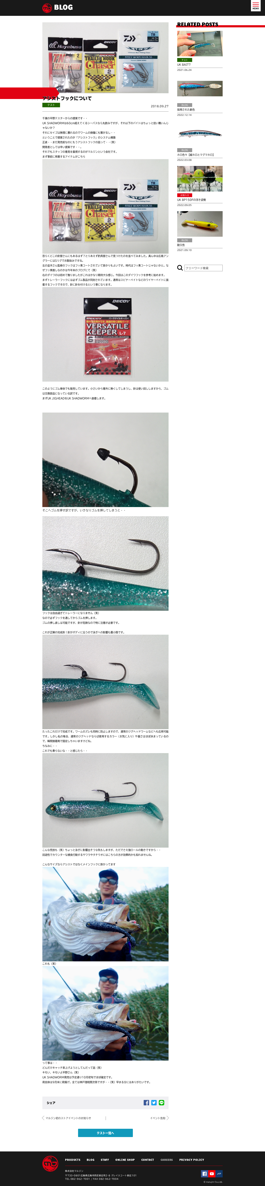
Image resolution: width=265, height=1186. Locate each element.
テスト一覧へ (105, 1133)
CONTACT (147, 1160)
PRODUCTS (72, 1160)
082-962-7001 (80, 1179)
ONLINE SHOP (125, 1160)
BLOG (90, 1160)
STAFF (105, 1160)
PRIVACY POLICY (191, 1160)
